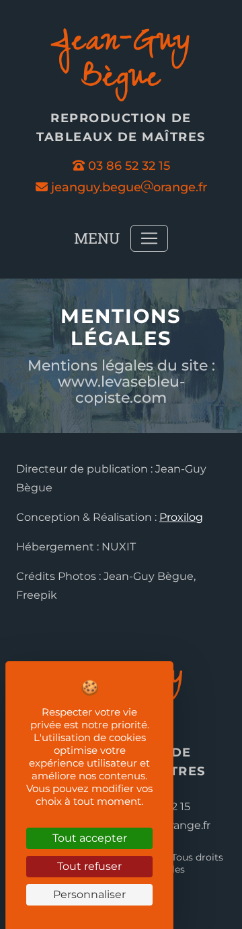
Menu (97, 238)
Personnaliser (89, 894)
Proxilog (181, 517)
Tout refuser (89, 866)
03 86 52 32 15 (129, 166)
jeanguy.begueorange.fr (127, 187)
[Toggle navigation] (149, 238)
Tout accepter (89, 838)
